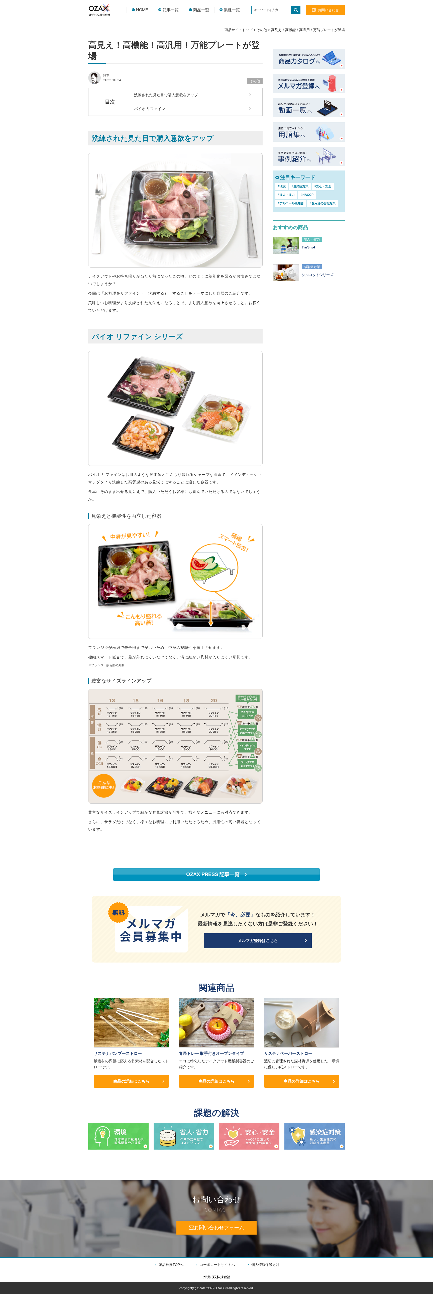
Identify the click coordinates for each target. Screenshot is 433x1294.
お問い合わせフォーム (219, 1227)
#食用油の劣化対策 (323, 203)
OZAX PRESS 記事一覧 (213, 874)
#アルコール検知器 (291, 203)
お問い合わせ (328, 10)
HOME (142, 10)
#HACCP (307, 195)
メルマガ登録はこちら (258, 940)
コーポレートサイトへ (217, 1265)
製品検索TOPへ (171, 1265)
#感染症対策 (300, 186)
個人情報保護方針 (265, 1265)
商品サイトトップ (239, 30)
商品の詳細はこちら (131, 1081)
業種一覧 (232, 10)
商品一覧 (201, 10)
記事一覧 (171, 10)
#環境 (282, 186)
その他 (262, 30)
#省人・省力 (286, 195)
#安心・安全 (322, 186)
